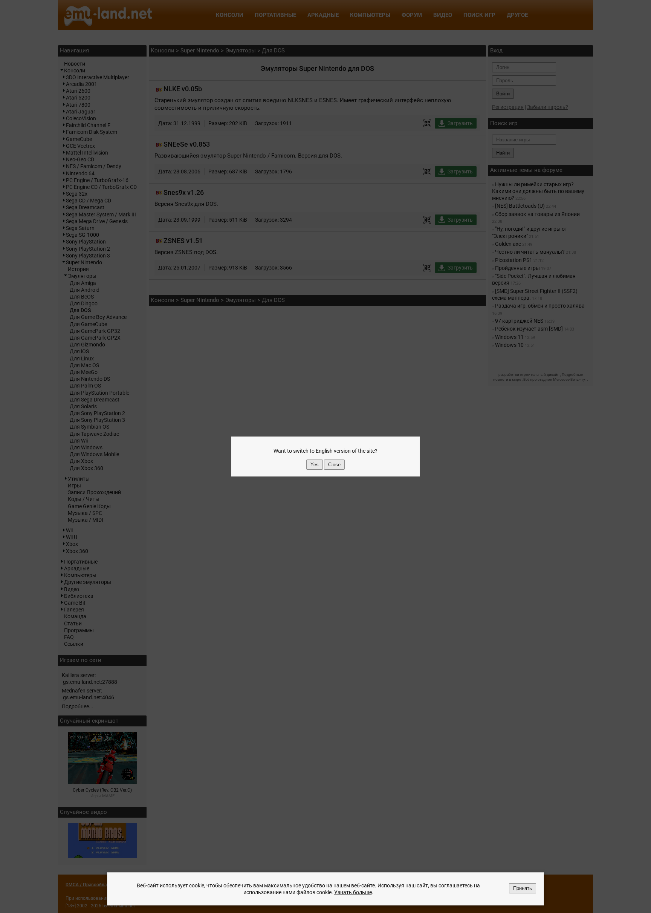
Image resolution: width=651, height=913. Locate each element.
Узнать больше (353, 892)
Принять (522, 888)
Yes (314, 464)
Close (334, 464)
